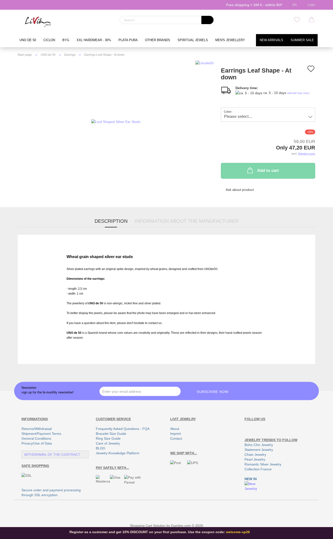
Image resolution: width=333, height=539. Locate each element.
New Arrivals (271, 40)
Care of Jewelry (108, 443)
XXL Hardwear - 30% (94, 40)
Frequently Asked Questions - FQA (122, 429)
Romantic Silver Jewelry (263, 464)
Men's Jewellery (230, 40)
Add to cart (268, 170)
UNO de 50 (28, 40)
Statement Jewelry (259, 450)
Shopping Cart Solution (148, 526)
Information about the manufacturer (187, 221)
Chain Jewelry (255, 454)
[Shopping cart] (311, 20)
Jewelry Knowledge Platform (117, 453)
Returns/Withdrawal (36, 429)
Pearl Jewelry (255, 459)
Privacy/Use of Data (36, 443)
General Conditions (36, 438)
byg (65, 40)
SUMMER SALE (302, 40)
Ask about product (240, 190)
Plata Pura (128, 40)
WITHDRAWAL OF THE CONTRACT (52, 454)
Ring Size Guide (108, 438)
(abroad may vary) (298, 93)
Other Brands (157, 40)
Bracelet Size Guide (111, 434)
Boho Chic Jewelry (259, 445)
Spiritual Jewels (192, 40)
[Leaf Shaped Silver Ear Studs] (115, 121)
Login (310, 5)
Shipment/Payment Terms (41, 434)
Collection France (258, 469)
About (174, 429)
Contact (176, 438)
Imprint (175, 434)
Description (111, 221)
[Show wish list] (297, 20)
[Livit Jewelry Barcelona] (38, 22)
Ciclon (49, 40)
